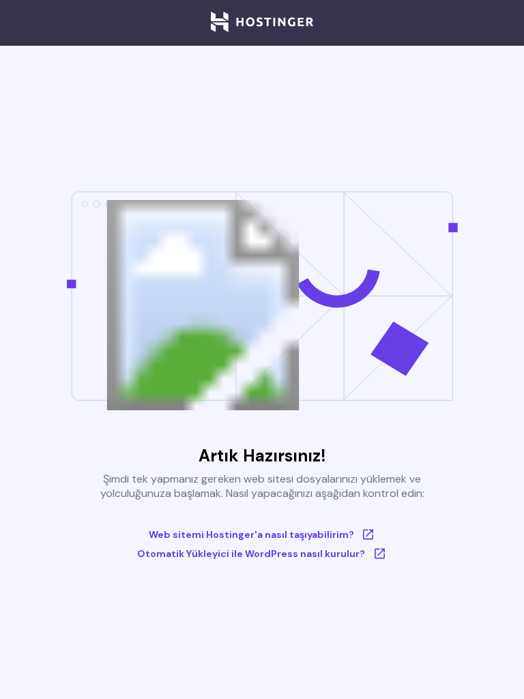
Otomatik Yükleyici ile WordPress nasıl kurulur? (251, 553)
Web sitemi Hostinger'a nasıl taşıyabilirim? (251, 534)
